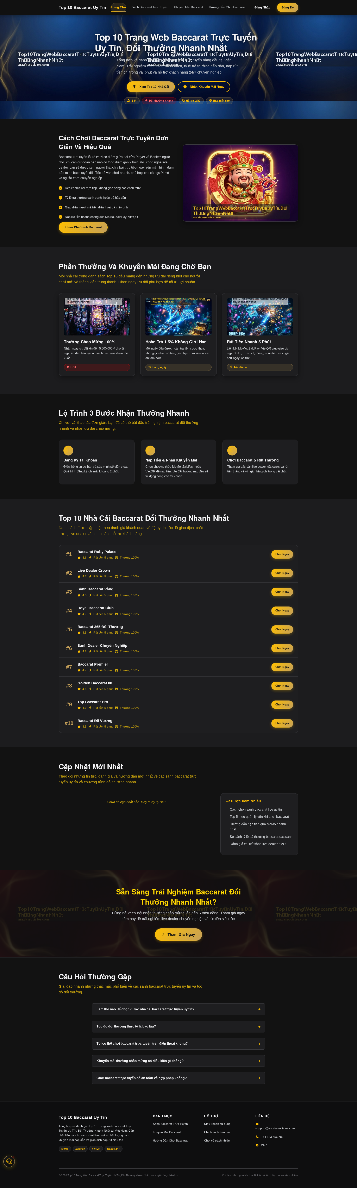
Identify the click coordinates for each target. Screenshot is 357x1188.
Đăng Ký (288, 7)
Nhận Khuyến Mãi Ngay (207, 86)
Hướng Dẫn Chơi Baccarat (227, 7)
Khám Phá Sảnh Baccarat (83, 227)
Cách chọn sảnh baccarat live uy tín (256, 809)
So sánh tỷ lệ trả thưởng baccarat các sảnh (261, 836)
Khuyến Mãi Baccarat (188, 7)
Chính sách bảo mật (217, 1132)
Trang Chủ (118, 7)
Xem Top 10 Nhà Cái (154, 86)
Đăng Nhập (262, 7)
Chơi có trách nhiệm (217, 1140)
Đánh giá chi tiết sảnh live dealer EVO (258, 844)
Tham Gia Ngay (181, 934)
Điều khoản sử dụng (217, 1123)
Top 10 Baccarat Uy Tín (82, 7)
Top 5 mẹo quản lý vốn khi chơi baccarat (259, 816)
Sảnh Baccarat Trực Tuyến (150, 7)
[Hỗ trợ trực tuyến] (9, 1161)
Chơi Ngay (282, 554)
